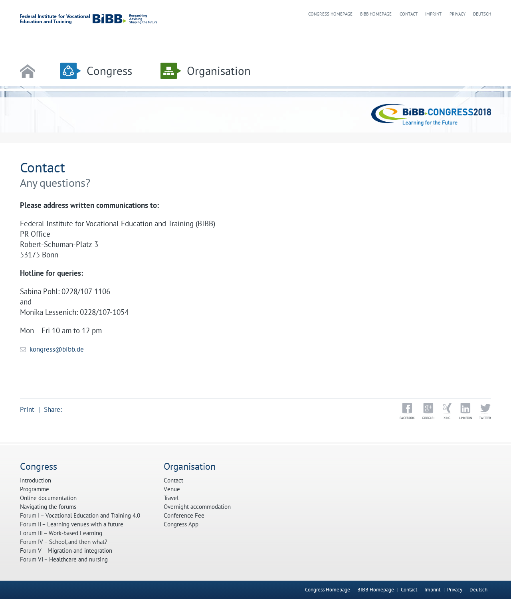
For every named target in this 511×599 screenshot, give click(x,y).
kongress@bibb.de (57, 349)
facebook (407, 418)
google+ (428, 418)
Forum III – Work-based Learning (61, 533)
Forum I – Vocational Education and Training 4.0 (80, 515)
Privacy (457, 14)
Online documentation (48, 498)
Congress (109, 70)
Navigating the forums (48, 506)
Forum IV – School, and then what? (63, 542)
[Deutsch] (489, 589)
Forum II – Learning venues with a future (71, 524)
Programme (34, 489)
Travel (171, 498)
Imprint (433, 14)
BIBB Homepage (376, 14)
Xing (447, 418)
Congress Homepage (330, 14)
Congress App (181, 524)
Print (27, 409)
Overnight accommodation (197, 506)
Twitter (485, 418)
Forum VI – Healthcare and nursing (64, 559)
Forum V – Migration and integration (66, 550)
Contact (409, 14)
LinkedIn (465, 418)
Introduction (35, 480)
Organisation (219, 70)
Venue (172, 489)
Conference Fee (184, 515)
